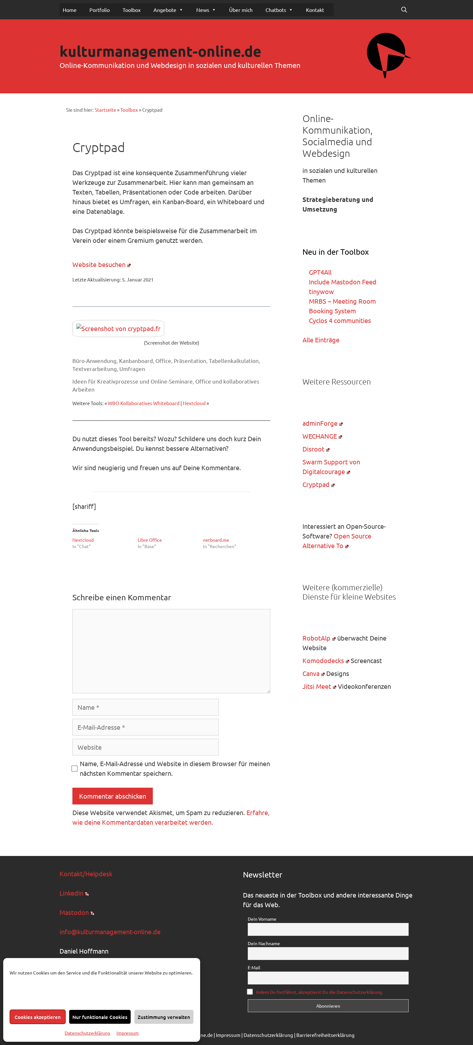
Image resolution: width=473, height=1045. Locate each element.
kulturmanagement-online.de (160, 51)
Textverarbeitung (94, 368)
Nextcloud (194, 403)
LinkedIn (71, 893)
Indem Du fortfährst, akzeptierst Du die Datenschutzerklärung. (319, 992)
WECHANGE (319, 436)
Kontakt (315, 9)
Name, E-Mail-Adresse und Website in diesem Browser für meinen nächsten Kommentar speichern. (175, 768)
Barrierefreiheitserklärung (325, 1035)
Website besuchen (98, 264)
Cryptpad (315, 484)
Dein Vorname (262, 919)
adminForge (320, 423)
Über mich (241, 9)
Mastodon (74, 912)
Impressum (127, 1033)
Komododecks (323, 660)
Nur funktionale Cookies (99, 1017)
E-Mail (254, 967)
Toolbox (132, 9)
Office (163, 360)
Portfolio (99, 9)
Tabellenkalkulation (234, 360)
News (202, 9)
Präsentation (190, 360)
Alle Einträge (320, 340)
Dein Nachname (264, 943)
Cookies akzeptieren (37, 1017)
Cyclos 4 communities (340, 320)
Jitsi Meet (316, 686)
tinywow (321, 291)
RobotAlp (316, 638)
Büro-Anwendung (94, 360)
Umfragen (132, 368)
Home (70, 9)
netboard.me (216, 540)
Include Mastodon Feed (342, 282)
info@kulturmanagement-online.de (110, 931)
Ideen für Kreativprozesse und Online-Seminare (132, 381)
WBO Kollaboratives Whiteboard (144, 403)
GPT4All (320, 272)
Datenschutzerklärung (87, 1033)
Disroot (313, 449)
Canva (311, 673)
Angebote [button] (164, 9)
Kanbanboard (136, 360)
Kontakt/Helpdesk (86, 873)
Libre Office (150, 540)
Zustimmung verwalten (164, 1017)
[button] (404, 9)
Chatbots (275, 9)
